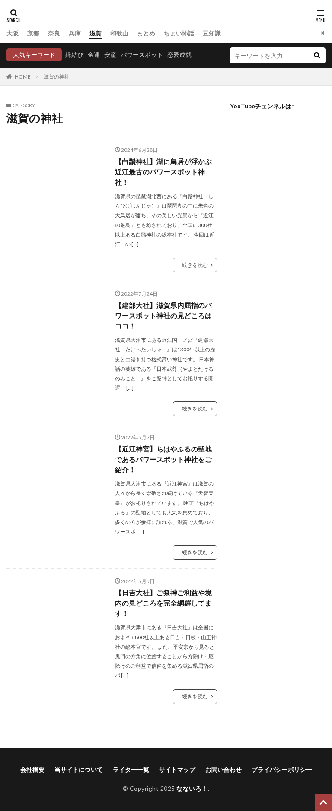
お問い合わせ (223, 769)
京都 (33, 33)
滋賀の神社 (57, 76)
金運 (94, 54)
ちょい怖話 (179, 33)
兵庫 (75, 33)
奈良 (54, 33)
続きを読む (195, 265)
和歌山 (119, 33)
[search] (317, 55)
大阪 (12, 33)
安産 (110, 54)
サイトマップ (177, 769)
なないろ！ (192, 788)
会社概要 (32, 769)
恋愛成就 (179, 54)
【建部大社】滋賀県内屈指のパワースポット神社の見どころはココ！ (163, 315)
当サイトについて (78, 769)
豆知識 (212, 33)
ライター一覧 (131, 769)
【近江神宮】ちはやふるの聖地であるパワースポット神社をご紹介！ (163, 459)
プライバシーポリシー (282, 769)
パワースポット (142, 54)
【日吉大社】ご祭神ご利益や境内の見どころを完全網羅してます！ (163, 602)
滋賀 (95, 33)
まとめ (146, 33)
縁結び (74, 54)
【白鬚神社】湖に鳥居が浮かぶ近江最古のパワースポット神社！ (163, 171)
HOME (23, 76)
